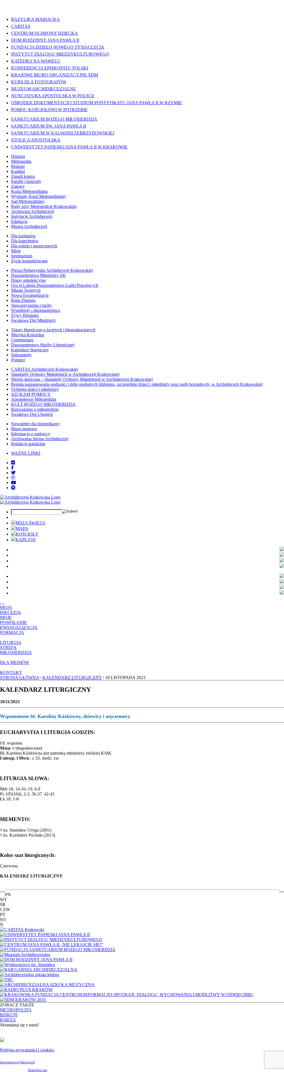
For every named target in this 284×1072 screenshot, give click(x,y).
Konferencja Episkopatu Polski (49, 68)
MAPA (22, 528)
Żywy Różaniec (25, 315)
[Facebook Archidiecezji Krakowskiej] (12, 467)
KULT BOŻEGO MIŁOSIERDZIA (43, 404)
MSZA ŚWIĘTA (30, 523)
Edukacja (19, 221)
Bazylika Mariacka (35, 19)
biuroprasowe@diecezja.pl (17, 1062)
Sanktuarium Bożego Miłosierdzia (54, 119)
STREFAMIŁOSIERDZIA (16, 650)
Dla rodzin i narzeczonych (34, 245)
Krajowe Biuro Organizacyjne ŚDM (54, 75)
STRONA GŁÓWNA (19, 677)
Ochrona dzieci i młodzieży (35, 389)
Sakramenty (21, 354)
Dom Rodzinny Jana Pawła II (45, 40)
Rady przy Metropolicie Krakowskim (44, 206)
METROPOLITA (16, 1010)
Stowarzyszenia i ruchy (31, 305)
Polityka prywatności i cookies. (27, 1050)
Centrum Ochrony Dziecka (44, 33)
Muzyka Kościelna (27, 334)
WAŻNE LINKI (25, 453)
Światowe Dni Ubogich (32, 414)
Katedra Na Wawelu (35, 61)
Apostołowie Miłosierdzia (33, 399)
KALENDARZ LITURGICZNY (72, 677)
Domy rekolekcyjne (28, 280)
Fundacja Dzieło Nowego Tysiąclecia (57, 47)
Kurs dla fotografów (38, 81)
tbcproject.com (37, 1070)
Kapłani (18, 171)
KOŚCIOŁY (27, 534)
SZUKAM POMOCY (31, 394)
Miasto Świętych (25, 290)
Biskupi (18, 166)
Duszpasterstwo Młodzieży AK (38, 275)
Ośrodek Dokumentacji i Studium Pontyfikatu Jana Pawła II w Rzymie (96, 102)
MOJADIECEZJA (10, 610)
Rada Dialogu (23, 300)
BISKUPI (8, 1015)
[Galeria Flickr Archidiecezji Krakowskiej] (13, 462)
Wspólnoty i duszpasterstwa (35, 310)
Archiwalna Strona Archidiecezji (39, 438)
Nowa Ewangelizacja (30, 295)
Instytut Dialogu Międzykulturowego (60, 54)
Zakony (18, 186)
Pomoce (18, 359)
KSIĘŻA (8, 1020)
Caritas (20, 26)
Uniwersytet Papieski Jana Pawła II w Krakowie (69, 147)
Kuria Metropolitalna (29, 191)
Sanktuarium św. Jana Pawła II (48, 126)
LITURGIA (10, 642)
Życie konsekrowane (29, 260)
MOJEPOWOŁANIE (13, 620)
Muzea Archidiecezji (29, 226)
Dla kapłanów (23, 235)
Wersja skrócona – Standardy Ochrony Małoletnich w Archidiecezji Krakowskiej (82, 379)
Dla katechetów (25, 240)
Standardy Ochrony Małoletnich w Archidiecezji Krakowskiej (65, 374)
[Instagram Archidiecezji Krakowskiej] (13, 477)
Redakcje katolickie (28, 443)
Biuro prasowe (24, 428)
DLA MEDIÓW (14, 662)
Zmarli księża (23, 176)
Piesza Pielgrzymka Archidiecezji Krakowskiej (52, 270)
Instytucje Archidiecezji (31, 216)
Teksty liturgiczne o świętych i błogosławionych (53, 329)
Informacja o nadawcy (30, 433)
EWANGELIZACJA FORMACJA (18, 630)
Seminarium (21, 255)
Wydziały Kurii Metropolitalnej (38, 196)
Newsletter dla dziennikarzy (35, 423)
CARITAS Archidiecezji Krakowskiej (44, 369)
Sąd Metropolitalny (28, 201)
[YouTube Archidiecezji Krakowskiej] (13, 482)
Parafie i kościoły (26, 181)
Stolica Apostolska (35, 140)
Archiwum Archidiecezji (32, 211)
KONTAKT (11, 672)
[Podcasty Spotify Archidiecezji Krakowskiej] (13, 487)
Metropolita (21, 161)
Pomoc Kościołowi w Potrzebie (49, 109)
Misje (16, 250)
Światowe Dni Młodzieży (33, 320)
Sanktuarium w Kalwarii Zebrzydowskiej (62, 133)
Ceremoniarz (22, 339)
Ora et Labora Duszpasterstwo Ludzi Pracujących (54, 285)
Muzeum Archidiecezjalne (43, 88)
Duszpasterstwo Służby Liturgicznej (42, 344)
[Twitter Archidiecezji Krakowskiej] (13, 472)
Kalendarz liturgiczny (30, 349)
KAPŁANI (26, 539)
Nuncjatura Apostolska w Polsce (52, 95)
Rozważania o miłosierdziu (35, 409)
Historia (18, 156)
